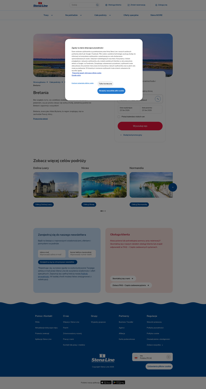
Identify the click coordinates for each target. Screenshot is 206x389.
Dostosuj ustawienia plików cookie (83, 83)
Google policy (76, 75)
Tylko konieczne (105, 84)
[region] (104, 69)
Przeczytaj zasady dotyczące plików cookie (86, 73)
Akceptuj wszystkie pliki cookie (111, 91)
